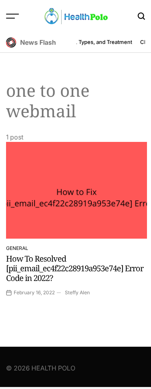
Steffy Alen (77, 292)
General (17, 248)
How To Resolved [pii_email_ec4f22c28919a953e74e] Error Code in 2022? (74, 268)
